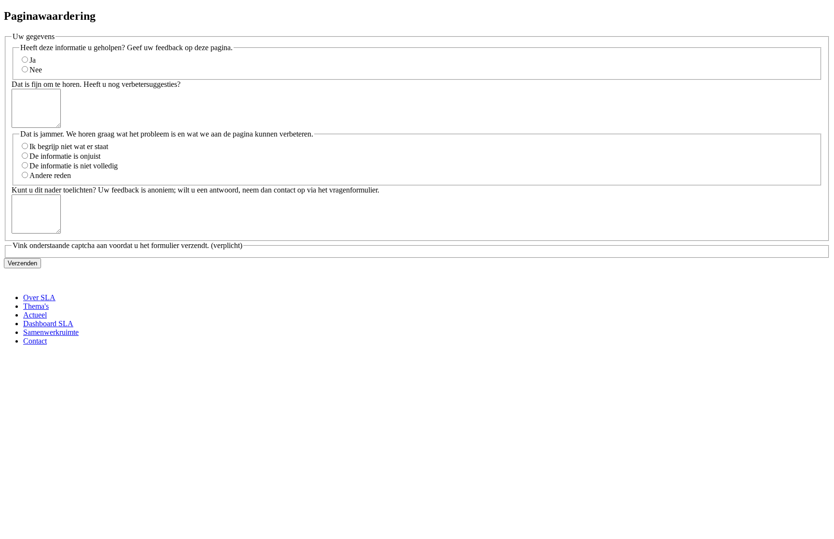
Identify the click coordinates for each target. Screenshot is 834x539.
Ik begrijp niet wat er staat (68, 146)
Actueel (35, 315)
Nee (35, 70)
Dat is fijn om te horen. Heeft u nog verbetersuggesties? (96, 84)
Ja (32, 60)
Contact (35, 341)
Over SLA (39, 297)
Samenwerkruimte (51, 332)
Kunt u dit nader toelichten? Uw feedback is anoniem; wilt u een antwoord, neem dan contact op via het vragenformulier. (195, 190)
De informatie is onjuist (64, 156)
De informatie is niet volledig (73, 166)
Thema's (36, 306)
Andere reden (50, 175)
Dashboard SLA (48, 323)
